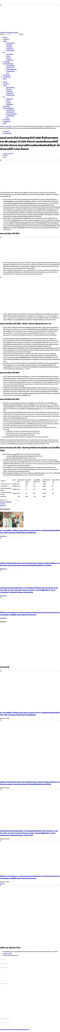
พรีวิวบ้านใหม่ (9, 54)
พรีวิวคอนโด (5, 971)
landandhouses (7, 133)
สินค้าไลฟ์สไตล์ (10, 65)
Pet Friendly (6, 75)
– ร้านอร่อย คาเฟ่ (4, 1002)
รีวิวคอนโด (9, 45)
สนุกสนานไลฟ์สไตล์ (8, 64)
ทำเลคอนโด (9, 47)
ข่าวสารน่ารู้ (6, 39)
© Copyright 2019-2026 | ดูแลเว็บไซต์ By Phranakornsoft (14, 1029)
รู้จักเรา (5, 79)
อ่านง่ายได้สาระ (7, 77)
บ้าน (4, 52)
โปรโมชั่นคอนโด (10, 50)
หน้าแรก (5, 37)
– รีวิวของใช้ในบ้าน (5, 1004)
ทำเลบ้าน (8, 58)
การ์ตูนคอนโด (9, 49)
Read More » (3, 536)
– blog (2, 1000)
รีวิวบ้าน (8, 56)
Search (2, 34)
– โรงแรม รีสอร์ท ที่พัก (6, 1008)
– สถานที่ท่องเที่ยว (4, 1006)
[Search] (19, 500)
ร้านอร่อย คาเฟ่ (10, 67)
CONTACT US (5, 1026)
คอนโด (5, 41)
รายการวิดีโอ (6, 62)
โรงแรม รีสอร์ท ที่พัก (11, 69)
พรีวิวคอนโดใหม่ (10, 43)
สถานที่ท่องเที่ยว (10, 71)
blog (7, 73)
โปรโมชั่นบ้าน (9, 60)
